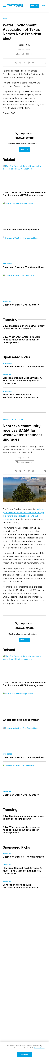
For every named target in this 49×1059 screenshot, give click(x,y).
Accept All (24, 1054)
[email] (33, 62)
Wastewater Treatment (13, 419)
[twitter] (24, 62)
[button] (4, 6)
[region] (24, 1050)
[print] (45, 62)
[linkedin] (20, 62)
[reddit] (28, 62)
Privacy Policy (39, 1048)
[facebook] (16, 62)
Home (5, 19)
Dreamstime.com (37, 479)
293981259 (18, 479)
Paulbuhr (27, 479)
